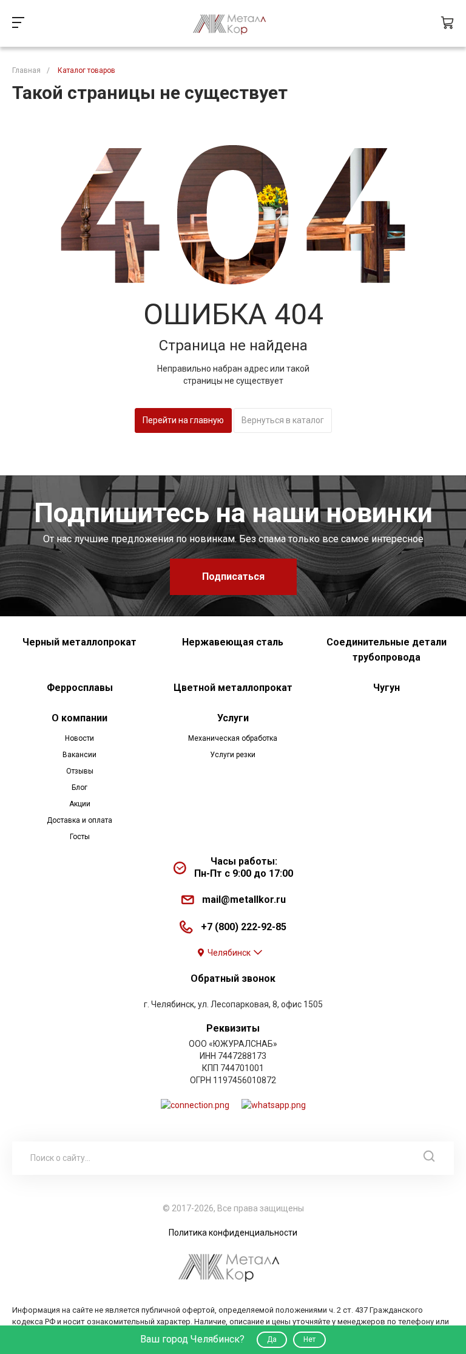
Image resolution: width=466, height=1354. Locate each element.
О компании (79, 718)
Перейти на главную (183, 420)
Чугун (386, 687)
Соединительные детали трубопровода (386, 649)
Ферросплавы (80, 687)
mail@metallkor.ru (244, 899)
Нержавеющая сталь (232, 642)
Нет (309, 1339)
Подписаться (233, 576)
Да (272, 1339)
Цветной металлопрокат (233, 687)
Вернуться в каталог (282, 420)
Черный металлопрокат (79, 642)
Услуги (233, 718)
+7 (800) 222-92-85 (243, 927)
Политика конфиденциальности (233, 1232)
